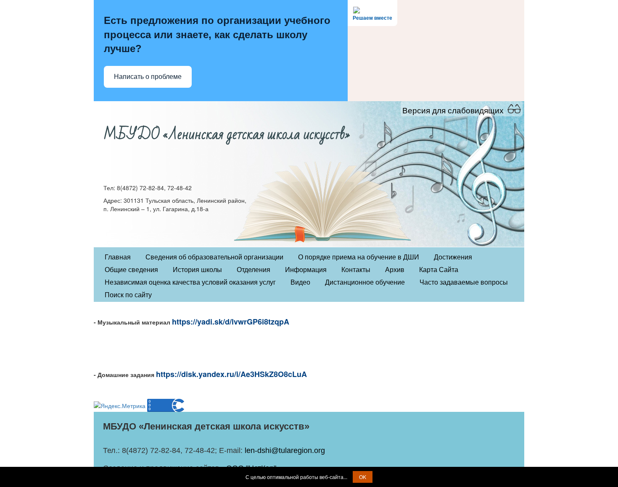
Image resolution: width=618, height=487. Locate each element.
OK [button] (362, 476)
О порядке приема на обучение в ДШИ (358, 257)
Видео (300, 282)
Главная (118, 257)
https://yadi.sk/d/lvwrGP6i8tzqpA (230, 321)
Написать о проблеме (148, 76)
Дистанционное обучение (365, 282)
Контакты (355, 269)
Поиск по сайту (128, 294)
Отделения (253, 269)
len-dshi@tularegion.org (285, 450)
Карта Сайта (438, 269)
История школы (197, 269)
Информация (306, 269)
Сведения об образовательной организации (214, 257)
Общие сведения (131, 269)
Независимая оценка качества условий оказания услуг (190, 282)
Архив (394, 269)
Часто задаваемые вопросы (464, 282)
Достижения (453, 257)
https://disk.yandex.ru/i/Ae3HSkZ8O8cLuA (231, 374)
